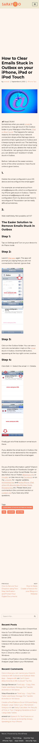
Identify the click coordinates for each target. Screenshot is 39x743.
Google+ (5, 477)
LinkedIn (8, 480)
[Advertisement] (19, 29)
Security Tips (31, 741)
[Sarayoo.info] (11, 4)
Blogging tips (7, 488)
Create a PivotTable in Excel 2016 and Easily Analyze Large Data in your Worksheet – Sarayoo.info (19, 704)
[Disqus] (19, 548)
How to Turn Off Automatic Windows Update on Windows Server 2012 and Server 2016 (17, 635)
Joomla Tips (29, 738)
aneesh (6, 81)
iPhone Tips (32, 81)
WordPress (22, 734)
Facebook (28, 477)
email (33, 348)
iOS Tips (20, 512)
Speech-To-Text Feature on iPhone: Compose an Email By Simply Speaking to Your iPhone (17, 719)
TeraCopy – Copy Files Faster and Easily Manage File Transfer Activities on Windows (18, 687)
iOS (4, 512)
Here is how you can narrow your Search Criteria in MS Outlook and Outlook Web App (18, 643)
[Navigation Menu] (34, 4)
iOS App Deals (26, 485)
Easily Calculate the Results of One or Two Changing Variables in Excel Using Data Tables (19, 710)
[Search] (34, 616)
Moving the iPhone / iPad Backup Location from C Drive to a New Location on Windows (19, 652)
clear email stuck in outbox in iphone (17, 507)
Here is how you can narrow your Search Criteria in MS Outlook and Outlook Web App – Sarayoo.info (18, 675)
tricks (20, 482)
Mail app (11, 258)
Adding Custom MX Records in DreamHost (19, 629)
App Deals (19, 741)
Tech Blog (17, 738)
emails (27, 124)
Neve (4, 734)
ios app (11, 512)
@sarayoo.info (28, 475)
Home (8, 738)
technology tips (8, 482)
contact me (6, 493)
